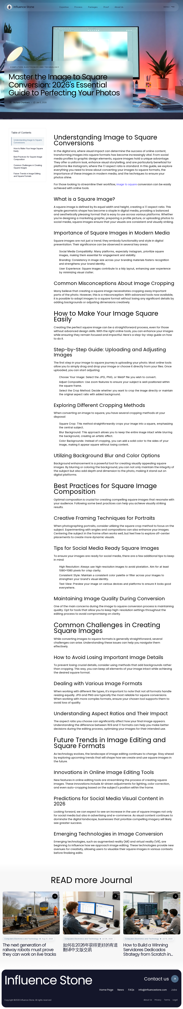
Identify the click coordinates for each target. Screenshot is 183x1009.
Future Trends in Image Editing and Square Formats (27, 174)
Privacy (158, 1000)
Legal (175, 1000)
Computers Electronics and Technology (34, 67)
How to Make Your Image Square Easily (28, 149)
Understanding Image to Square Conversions (28, 141)
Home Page (106, 989)
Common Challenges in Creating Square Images (28, 166)
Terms (167, 1000)
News (120, 989)
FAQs (131, 989)
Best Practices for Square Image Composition (28, 158)
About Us (148, 1000)
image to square (126, 184)
